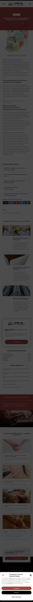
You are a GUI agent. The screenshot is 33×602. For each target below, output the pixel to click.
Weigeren (16, 592)
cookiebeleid (9, 583)
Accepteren (16, 588)
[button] (30, 575)
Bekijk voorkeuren (16, 596)
